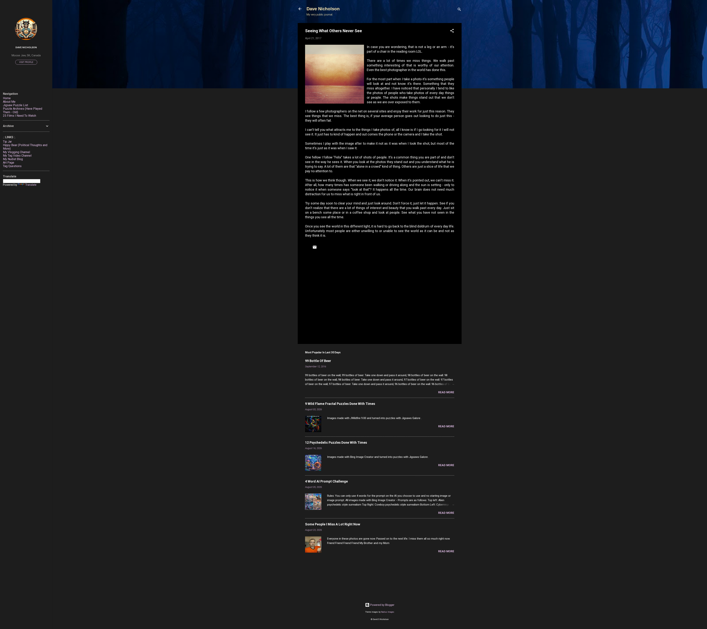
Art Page (8, 162)
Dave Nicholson (323, 8)
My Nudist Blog (13, 159)
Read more (446, 392)
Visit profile (26, 62)
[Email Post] (314, 248)
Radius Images (387, 612)
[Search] (459, 10)
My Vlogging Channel (16, 152)
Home (7, 98)
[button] (452, 31)
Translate (30, 184)
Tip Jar (7, 141)
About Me (9, 101)
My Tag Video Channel (17, 155)
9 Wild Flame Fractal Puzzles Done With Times (340, 404)
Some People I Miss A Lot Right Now (332, 524)
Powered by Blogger (382, 605)
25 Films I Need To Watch (19, 115)
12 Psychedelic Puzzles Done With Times (336, 442)
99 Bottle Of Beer (318, 361)
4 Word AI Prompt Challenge (326, 481)
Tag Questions (12, 166)
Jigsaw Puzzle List (15, 105)
